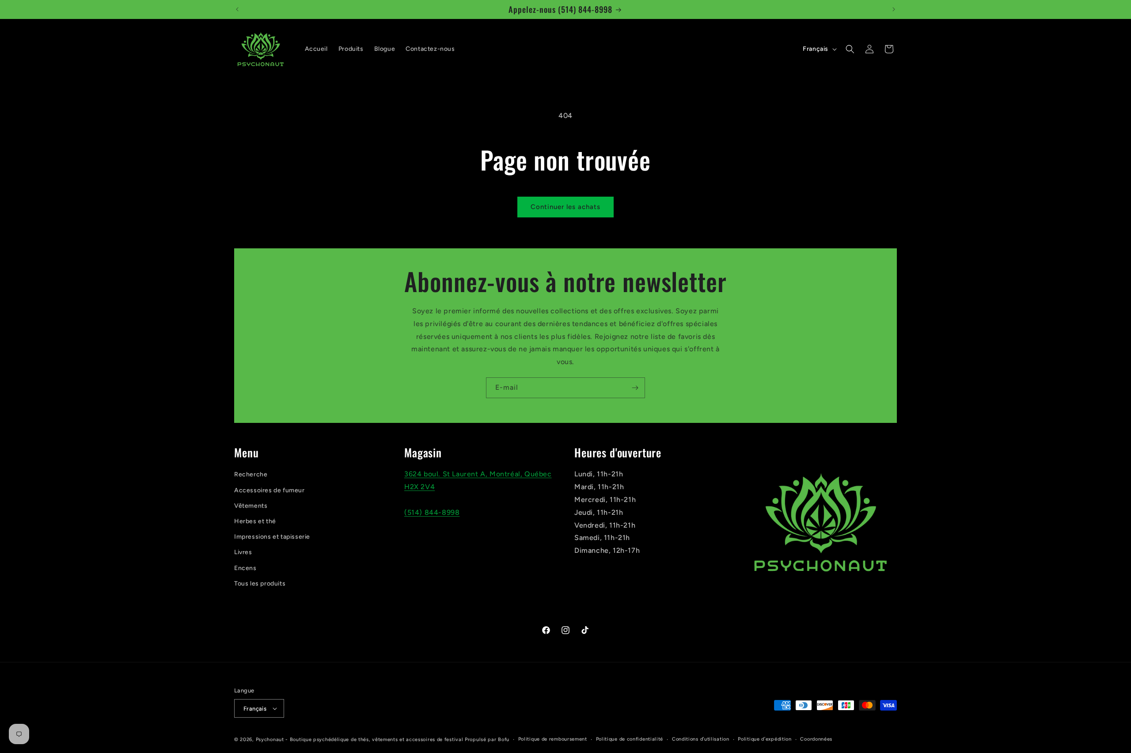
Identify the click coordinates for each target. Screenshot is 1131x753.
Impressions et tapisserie (272, 536)
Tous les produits (259, 583)
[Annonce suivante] (893, 9)
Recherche (250, 474)
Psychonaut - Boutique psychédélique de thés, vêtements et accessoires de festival (359, 739)
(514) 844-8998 (431, 512)
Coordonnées (816, 739)
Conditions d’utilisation (700, 739)
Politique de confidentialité (630, 739)
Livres (243, 552)
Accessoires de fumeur (269, 490)
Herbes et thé (255, 521)
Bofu (503, 739)
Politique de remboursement (552, 739)
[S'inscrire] (635, 387)
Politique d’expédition (764, 739)
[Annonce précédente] (237, 9)
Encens (245, 568)
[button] (850, 49)
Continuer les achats (565, 207)
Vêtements (250, 506)
